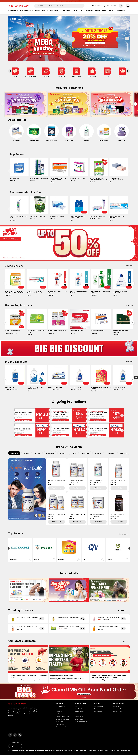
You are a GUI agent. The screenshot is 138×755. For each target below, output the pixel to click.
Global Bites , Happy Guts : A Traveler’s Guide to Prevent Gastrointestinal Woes (108, 676)
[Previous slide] (2, 104)
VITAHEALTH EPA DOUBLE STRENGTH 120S (97, 515)
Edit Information (98, 711)
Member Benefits (117, 706)
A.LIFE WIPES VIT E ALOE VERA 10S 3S (68, 627)
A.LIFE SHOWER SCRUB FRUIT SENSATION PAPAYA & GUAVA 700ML (109, 627)
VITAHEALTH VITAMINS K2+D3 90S (56, 481)
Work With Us (59, 714)
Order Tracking (79, 719)
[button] (13, 10)
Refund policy (125, 750)
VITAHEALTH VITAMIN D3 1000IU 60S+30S (76, 481)
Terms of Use (59, 721)
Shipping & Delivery (80, 714)
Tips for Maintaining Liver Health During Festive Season (28, 676)
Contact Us (59, 711)
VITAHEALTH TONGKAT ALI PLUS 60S (117, 481)
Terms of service (103, 750)
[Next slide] (135, 104)
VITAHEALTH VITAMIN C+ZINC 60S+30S (56, 515)
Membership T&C (117, 709)
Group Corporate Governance (64, 727)
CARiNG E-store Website (62, 719)
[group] (16, 133)
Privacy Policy (60, 724)
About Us (58, 709)
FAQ (76, 706)
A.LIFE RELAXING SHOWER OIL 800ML (27, 627)
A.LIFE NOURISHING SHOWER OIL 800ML (27, 617)
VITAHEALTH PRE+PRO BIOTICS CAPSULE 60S (96, 481)
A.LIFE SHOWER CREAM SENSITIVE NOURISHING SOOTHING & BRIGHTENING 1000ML (109, 617)
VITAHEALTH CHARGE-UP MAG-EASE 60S (117, 515)
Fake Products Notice (81, 721)
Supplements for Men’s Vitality (62, 675)
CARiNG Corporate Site (62, 716)
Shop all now (129, 265)
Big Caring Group (60, 706)
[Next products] (128, 171)
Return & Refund (79, 711)
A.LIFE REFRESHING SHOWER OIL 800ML (68, 617)
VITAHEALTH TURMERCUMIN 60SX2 (77, 515)
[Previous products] (10, 171)
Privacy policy (92, 750)
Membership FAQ (117, 711)
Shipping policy (114, 750)
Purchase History (98, 706)
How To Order (79, 709)
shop (42, 619)
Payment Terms (79, 716)
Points (96, 709)
